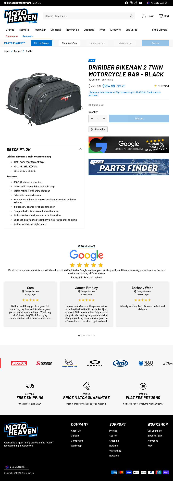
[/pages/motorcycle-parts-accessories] (129, 167)
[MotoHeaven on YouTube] (140, 3)
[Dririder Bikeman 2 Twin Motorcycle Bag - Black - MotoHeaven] (44, 99)
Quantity (93, 111)
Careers (75, 435)
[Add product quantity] (104, 118)
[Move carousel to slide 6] (91, 335)
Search (113, 435)
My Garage (44, 43)
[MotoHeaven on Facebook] (126, 3)
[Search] (131, 15)
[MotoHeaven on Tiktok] (136, 3)
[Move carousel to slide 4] (86, 335)
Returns (113, 445)
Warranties (115, 450)
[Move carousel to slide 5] (89, 335)
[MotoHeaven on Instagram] (131, 3)
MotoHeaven (28, 473)
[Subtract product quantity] (92, 118)
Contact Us (77, 440)
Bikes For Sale (155, 435)
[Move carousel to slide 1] (79, 335)
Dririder (29, 51)
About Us (76, 430)
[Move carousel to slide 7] (94, 335)
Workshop (76, 445)
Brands (17, 51)
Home (7, 51)
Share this (99, 129)
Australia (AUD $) (159, 3)
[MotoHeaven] (21, 16)
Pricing (113, 430)
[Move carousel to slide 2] (81, 335)
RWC (150, 445)
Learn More (37, 3)
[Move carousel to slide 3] (84, 335)
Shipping (114, 440)
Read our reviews (93, 277)
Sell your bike (154, 430)
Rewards (114, 455)
